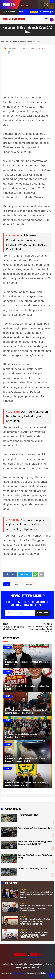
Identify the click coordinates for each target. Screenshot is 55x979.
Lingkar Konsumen (19, 973)
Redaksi (6, 964)
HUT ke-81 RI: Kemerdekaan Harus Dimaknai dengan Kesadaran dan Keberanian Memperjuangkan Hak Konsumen (35, 921)
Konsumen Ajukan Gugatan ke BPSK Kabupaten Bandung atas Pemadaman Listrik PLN (26, 784)
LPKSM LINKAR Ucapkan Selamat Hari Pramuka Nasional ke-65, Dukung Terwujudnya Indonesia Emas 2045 (36, 908)
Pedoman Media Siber (19, 964)
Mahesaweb (50, 973)
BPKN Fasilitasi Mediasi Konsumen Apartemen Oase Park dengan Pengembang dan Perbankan (27, 712)
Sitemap (49, 964)
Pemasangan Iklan (23, 967)
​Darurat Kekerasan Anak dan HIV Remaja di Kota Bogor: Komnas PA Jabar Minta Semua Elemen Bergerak (36, 895)
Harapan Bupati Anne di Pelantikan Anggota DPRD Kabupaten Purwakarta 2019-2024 (35, 843)
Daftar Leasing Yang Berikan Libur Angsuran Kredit (35, 828)
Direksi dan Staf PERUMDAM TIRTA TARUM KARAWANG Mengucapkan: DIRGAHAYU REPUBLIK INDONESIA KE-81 (34, 935)
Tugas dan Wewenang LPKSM (28, 815)
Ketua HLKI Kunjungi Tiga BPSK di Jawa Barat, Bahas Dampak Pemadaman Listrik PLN (25, 760)
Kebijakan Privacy (37, 964)
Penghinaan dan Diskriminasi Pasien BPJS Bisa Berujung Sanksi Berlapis (27, 663)
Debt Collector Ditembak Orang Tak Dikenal (32, 869)
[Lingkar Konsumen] (27, 959)
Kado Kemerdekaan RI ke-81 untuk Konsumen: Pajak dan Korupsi (27, 687)
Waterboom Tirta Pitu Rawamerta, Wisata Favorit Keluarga (35, 857)
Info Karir (35, 967)
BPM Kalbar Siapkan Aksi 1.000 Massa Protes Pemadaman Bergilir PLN (22, 736)
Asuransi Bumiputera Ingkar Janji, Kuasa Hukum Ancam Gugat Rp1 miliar (26, 524)
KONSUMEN (29, 584)
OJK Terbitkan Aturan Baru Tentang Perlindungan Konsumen (27, 416)
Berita (16, 584)
